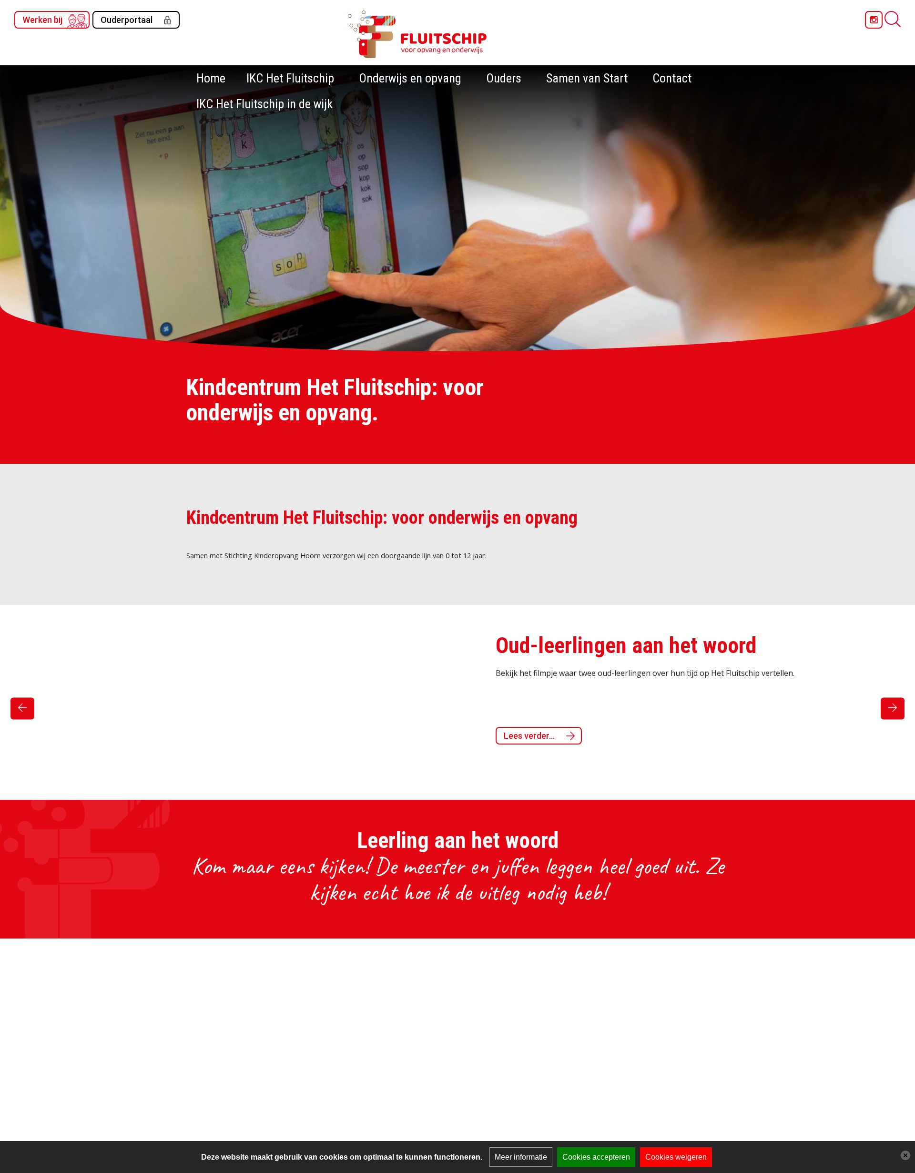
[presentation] (22, 708)
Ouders (503, 78)
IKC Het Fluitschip (290, 78)
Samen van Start (587, 78)
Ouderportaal (126, 20)
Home (210, 78)
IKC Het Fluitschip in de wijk (264, 104)
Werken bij (42, 20)
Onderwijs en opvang (410, 78)
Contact (671, 78)
